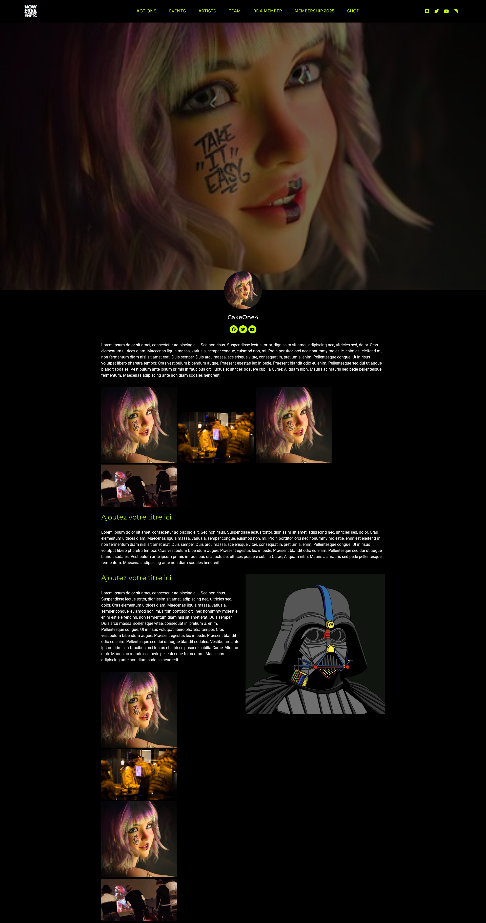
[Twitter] (436, 11)
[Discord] (427, 11)
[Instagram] (456, 11)
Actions (146, 11)
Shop (353, 11)
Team (235, 11)
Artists (207, 11)
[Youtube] (446, 11)
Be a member (267, 11)
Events (177, 11)
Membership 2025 (314, 11)
